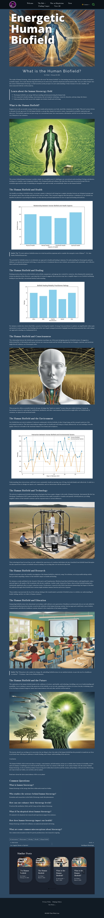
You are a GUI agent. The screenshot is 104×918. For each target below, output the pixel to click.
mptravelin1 (60, 878)
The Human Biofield (24, 871)
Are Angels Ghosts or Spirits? (19, 844)
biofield (65, 328)
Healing (30, 839)
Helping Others (57, 902)
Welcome (30, 3)
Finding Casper (43, 6)
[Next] (83, 872)
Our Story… (52, 905)
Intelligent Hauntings (87, 844)
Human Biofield (44, 839)
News (70, 3)
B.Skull (47, 75)
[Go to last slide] (20, 872)
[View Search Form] (93, 4)
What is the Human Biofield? (60, 873)
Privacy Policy (46, 902)
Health (36, 839)
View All (57, 6)
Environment (23, 839)
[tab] (48, 888)
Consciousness (14, 839)
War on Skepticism (57, 3)
